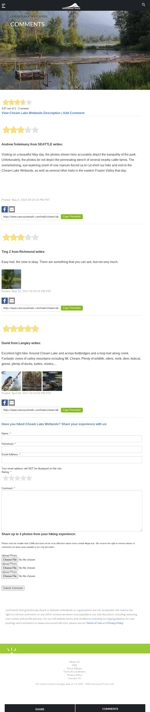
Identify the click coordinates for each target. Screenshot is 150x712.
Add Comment (73, 113)
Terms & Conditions (74, 671)
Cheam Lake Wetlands (29, 16)
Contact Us (74, 678)
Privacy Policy (115, 623)
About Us (74, 661)
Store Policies (74, 668)
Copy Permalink (72, 216)
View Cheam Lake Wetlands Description (31, 113)
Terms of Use (94, 623)
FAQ (74, 665)
